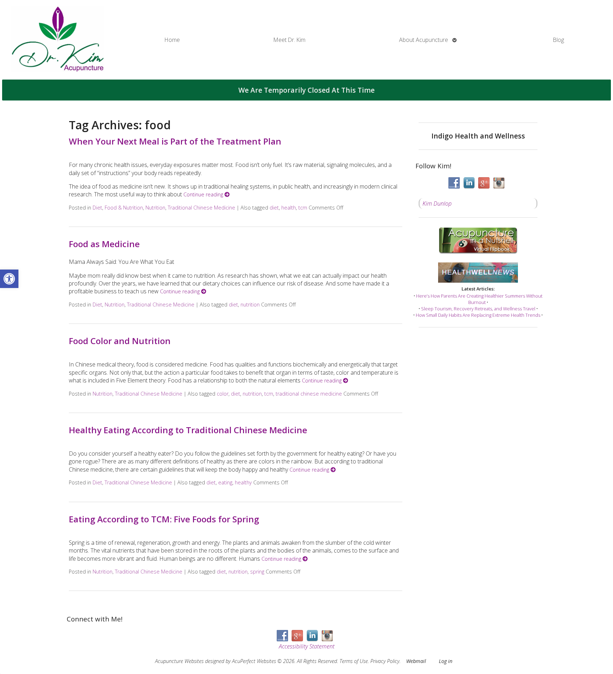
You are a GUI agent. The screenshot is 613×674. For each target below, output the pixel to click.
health (288, 207)
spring (257, 571)
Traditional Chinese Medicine (201, 207)
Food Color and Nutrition (120, 341)
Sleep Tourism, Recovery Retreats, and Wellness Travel (478, 308)
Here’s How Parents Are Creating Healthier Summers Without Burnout (479, 299)
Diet (97, 207)
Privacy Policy (384, 661)
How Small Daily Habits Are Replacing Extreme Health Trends (478, 315)
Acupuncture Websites (179, 661)
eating (225, 482)
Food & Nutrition (124, 207)
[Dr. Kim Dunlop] (58, 40)
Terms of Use (353, 661)
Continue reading (204, 194)
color (222, 393)
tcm (302, 207)
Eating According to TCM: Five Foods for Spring (164, 519)
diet (274, 207)
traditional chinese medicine (309, 393)
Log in (445, 661)
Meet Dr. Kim (289, 40)
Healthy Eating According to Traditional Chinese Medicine (188, 430)
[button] (9, 279)
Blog (558, 40)
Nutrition (155, 207)
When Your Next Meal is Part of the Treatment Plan (175, 141)
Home (172, 40)
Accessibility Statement (307, 646)
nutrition (250, 304)
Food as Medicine (104, 244)
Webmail (416, 661)
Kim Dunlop (437, 203)
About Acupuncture (423, 40)
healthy (243, 482)
